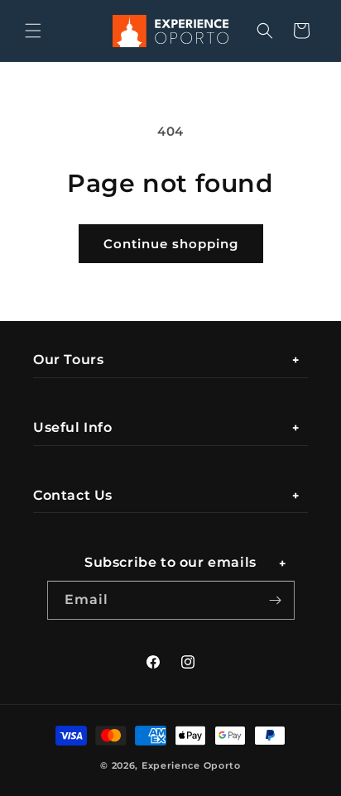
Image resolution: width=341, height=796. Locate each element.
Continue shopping (170, 244)
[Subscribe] (275, 600)
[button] (33, 30)
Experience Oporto (191, 765)
